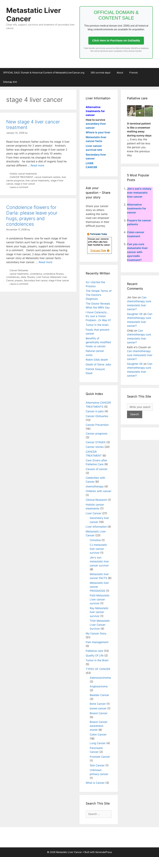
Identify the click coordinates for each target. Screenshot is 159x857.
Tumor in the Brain (97, 660)
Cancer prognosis (96, 433)
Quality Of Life (95, 655)
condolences (13, 277)
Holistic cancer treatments (23, 173)
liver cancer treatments (37, 180)
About (120, 72)
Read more (37, 165)
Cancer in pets (95, 411)
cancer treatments (19, 273)
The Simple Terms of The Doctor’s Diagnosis (98, 294)
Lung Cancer (98, 743)
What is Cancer (95, 782)
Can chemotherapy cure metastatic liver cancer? (139, 355)
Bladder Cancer (99, 695)
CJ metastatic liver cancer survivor (98, 548)
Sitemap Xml (10, 81)
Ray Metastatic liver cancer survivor (99, 612)
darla (23, 277)
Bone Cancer (98, 703)
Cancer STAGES (96, 442)
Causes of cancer (96, 469)
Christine (95, 540)
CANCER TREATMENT (21, 177)
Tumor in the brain (97, 324)
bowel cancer (98, 708)
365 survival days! (100, 72)
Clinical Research (96, 499)
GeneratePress (103, 852)
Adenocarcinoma (100, 677)
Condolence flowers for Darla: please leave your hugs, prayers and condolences (31, 215)
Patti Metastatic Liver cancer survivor (99, 599)
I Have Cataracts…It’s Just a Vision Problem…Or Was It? (98, 316)
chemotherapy (95, 486)
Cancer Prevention (97, 424)
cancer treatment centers (47, 177)
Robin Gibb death (97, 359)
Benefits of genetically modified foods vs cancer (98, 342)
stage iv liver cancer (24, 183)
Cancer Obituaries (19, 270)
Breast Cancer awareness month (98, 725)
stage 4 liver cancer (59, 280)
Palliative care (94, 650)
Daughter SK (135, 314)
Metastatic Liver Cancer (33, 14)
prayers (19, 280)
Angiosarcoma (99, 686)
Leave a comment (19, 187)
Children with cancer (98, 491)
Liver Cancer (42, 277)
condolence (36, 273)
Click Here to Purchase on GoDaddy (116, 40)
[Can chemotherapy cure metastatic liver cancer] (99, 253)
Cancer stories (95, 446)
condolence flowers (53, 273)
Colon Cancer (98, 734)
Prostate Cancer (100, 756)
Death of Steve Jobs (98, 364)
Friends (133, 72)
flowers (31, 277)
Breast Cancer (98, 713)
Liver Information (96, 526)
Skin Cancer (97, 765)
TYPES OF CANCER (98, 669)
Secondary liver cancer (35, 280)
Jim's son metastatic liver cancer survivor (99, 561)
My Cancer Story (96, 633)
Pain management (97, 642)
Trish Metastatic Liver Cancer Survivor (100, 624)
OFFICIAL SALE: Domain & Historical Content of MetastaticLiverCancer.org (43, 72)
